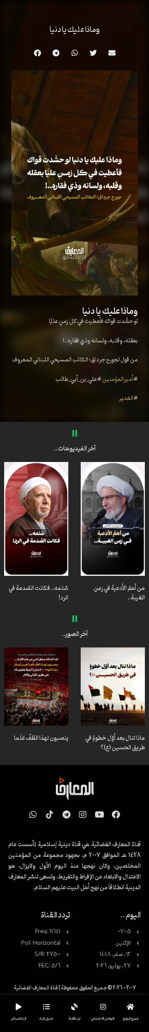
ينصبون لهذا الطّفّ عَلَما (41, 738)
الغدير (126, 398)
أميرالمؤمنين (117, 379)
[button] (112, 52)
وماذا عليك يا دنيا (75, 30)
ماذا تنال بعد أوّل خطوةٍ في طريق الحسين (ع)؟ (115, 743)
